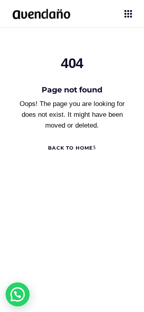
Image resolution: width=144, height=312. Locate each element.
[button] (18, 294)
